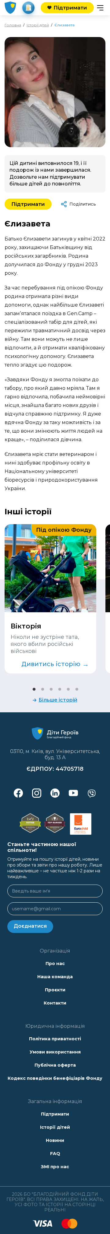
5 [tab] (68, 689)
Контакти (55, 1003)
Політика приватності (55, 1039)
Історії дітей (38, 25)
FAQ (55, 1153)
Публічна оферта (55, 1065)
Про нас (55, 963)
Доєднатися (30, 926)
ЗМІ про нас (55, 1166)
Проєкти (55, 990)
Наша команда (55, 976)
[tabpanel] (50, 598)
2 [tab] (42, 689)
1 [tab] (33, 689)
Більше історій (57, 700)
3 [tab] (50, 689)
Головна (13, 25)
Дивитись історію (55, 664)
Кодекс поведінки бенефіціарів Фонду (55, 1078)
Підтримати (28, 204)
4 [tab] (59, 689)
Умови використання (55, 1052)
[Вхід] (28, 8)
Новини (55, 1140)
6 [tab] (76, 689)
